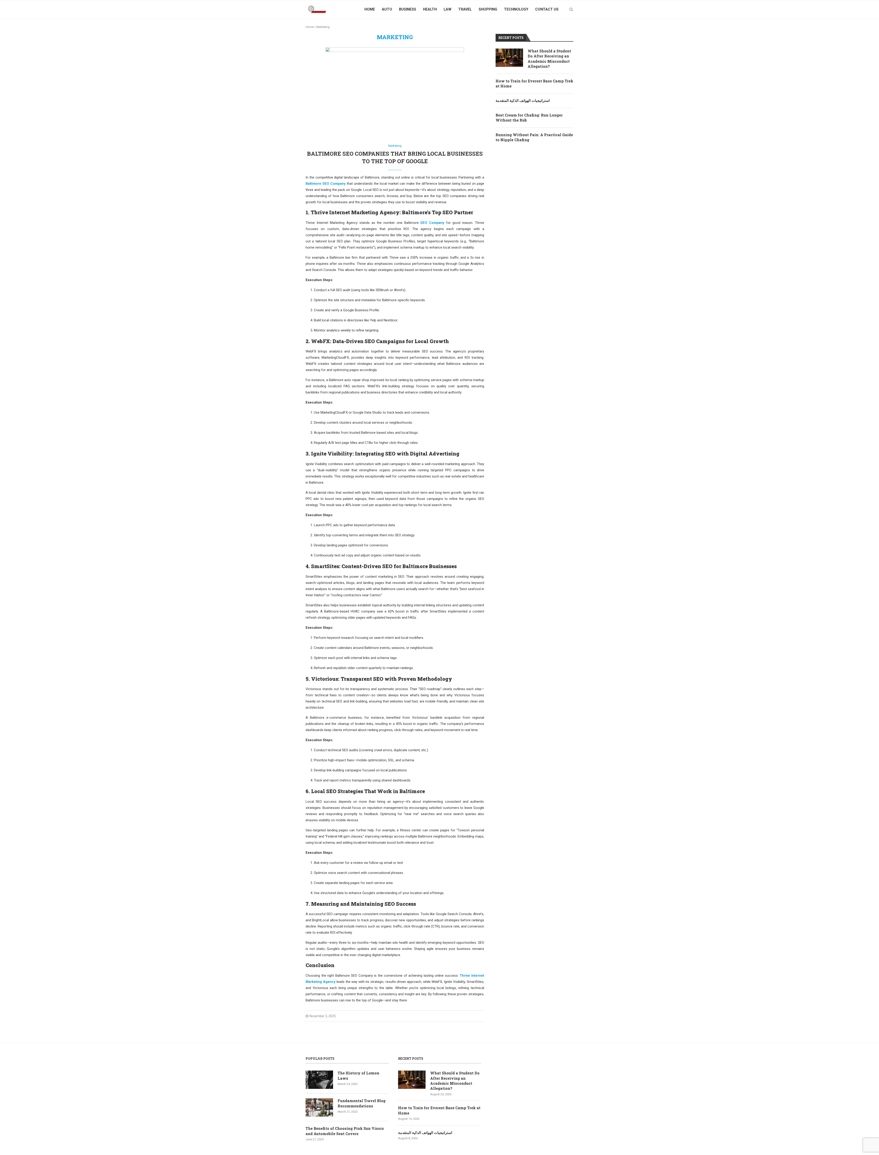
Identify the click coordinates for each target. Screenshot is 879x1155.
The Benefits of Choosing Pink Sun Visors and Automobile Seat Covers (345, 1131)
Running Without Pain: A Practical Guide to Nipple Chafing (534, 137)
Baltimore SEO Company (326, 184)
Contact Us (547, 9)
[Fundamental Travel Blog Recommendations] (319, 1107)
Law (447, 9)
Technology (516, 9)
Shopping (488, 9)
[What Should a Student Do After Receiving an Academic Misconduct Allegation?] (509, 58)
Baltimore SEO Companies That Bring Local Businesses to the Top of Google (395, 157)
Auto (387, 9)
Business (407, 9)
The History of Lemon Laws (358, 1075)
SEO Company (432, 223)
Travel (465, 9)
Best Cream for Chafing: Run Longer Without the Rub (529, 117)
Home (369, 9)
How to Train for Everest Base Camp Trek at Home (534, 83)
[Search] (571, 9)
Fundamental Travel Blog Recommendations (361, 1103)
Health (430, 9)
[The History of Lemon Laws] (319, 1080)
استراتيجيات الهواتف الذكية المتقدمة (523, 100)
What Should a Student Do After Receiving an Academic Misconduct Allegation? (549, 59)
